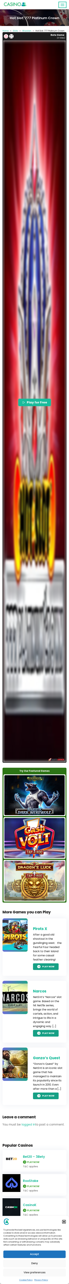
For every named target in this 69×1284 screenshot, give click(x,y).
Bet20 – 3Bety (34, 1156)
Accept (34, 1254)
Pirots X (40, 928)
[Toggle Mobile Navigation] (62, 5)
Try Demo (34, 795)
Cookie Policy (26, 1280)
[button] (64, 1221)
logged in (28, 1124)
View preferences (35, 1272)
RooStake (30, 1181)
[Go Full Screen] (11, 36)
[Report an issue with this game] (6, 36)
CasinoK (29, 1205)
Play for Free (37, 402)
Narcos (39, 991)
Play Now (48, 966)
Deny (34, 1263)
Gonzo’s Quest (46, 1058)
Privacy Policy (41, 1280)
